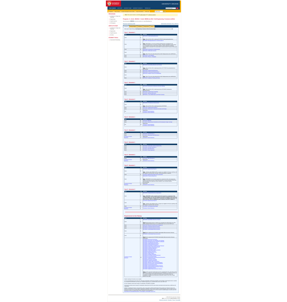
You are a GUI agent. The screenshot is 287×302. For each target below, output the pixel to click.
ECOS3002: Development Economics (150, 244)
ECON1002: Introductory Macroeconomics (151, 228)
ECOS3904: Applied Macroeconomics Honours (152, 268)
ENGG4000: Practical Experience (150, 175)
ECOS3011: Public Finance (148, 253)
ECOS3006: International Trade (149, 249)
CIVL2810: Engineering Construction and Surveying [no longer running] (157, 122)
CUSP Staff (119, 8)
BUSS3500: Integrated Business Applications (152, 192)
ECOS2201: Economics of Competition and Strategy (153, 240)
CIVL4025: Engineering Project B (150, 200)
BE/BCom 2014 (149, 19)
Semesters (126, 26)
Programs (126, 19)
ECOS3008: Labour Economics (149, 251)
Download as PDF (131, 23)
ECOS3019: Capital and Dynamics (150, 260)
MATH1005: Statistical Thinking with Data (151, 77)
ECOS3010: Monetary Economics (150, 252)
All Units (112, 34)
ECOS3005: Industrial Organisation (150, 247)
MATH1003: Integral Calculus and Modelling (152, 73)
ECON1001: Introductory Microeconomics (151, 226)
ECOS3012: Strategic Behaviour (149, 254)
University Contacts (137, 8)
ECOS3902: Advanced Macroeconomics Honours (153, 266)
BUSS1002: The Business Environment (151, 102)
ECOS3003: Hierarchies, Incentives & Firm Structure (153, 245)
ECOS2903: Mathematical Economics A (151, 243)
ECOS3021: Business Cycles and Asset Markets (152, 262)
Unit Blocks (140, 26)
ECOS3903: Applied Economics (149, 267)
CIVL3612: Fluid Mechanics (148, 148)
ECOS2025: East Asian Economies (150, 239)
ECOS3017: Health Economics (149, 258)
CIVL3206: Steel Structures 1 (149, 158)
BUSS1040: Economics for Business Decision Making (154, 86)
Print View (125, 23)
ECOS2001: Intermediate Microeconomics (151, 229)
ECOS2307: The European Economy (150, 242)
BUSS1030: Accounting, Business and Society (152, 64)
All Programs (112, 23)
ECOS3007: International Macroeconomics (151, 250)
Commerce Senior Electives (148, 112)
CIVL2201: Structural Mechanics (149, 93)
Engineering (112, 19)
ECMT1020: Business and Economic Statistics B (153, 225)
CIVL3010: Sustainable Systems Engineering (152, 145)
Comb (142, 19)
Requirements (146, 26)
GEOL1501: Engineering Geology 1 (150, 107)
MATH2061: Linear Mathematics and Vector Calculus (153, 94)
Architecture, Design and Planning (115, 17)
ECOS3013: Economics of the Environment (151, 255)
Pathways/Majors (133, 26)
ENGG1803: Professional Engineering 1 (151, 71)
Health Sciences (113, 21)
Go (164, 11)
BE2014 (137, 19)
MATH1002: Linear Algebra (148, 55)
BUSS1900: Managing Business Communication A (153, 40)
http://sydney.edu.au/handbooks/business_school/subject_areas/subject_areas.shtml (139, 291)
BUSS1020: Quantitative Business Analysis (151, 219)
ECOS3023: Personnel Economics (150, 264)
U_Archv (131, 19)
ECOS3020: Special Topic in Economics (151, 261)
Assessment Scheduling (115, 39)
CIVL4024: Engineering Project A (149, 168)
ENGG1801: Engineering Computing (150, 91)
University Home (127, 8)
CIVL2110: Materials (147, 120)
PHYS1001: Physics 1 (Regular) (149, 56)
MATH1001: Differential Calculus (149, 50)
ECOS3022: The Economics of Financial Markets (153, 263)
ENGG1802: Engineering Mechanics (150, 70)
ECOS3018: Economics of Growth (150, 259)
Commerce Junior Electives (148, 111)
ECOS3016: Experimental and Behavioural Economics (154, 257)
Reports (152, 26)
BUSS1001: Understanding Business (150, 36)
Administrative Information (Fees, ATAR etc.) (170, 23)
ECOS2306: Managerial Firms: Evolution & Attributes (153, 241)
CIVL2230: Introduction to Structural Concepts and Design (155, 108)
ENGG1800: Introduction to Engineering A (151, 49)
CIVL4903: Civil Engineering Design (150, 206)
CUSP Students (112, 8)
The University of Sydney (113, 4)
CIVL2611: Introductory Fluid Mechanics (151, 135)
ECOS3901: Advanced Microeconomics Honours (153, 265)
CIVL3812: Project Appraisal (148, 150)
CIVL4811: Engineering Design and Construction (153, 174)
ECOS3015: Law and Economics (149, 256)
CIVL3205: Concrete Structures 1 (149, 147)
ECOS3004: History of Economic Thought (151, 246)
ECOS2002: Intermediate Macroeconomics (151, 234)
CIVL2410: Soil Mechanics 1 (149, 133)
